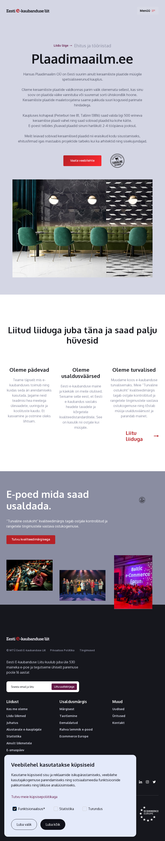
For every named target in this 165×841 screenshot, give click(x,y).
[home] (27, 10)
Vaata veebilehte (82, 160)
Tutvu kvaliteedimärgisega (31, 539)
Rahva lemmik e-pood (76, 729)
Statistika (13, 736)
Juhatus (12, 723)
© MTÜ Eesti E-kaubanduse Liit (26, 650)
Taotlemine (68, 716)
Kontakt (118, 723)
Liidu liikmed (16, 716)
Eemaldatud (69, 723)
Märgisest (67, 709)
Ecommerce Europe (74, 736)
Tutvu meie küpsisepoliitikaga (34, 797)
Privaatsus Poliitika (62, 650)
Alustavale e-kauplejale (23, 729)
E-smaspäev (15, 750)
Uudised (118, 709)
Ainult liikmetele (19, 743)
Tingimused (87, 650)
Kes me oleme (17, 709)
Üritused (118, 716)
